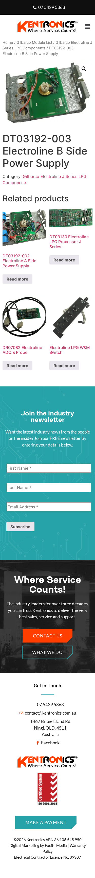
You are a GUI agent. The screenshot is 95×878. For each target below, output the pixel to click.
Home (8, 42)
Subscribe (20, 526)
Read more (17, 279)
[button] (47, 26)
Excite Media (56, 845)
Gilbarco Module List (34, 42)
